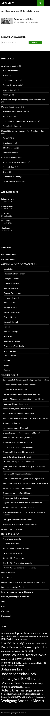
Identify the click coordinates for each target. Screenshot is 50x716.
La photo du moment (11, 177)
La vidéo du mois (9, 90)
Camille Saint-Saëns (20, 639)
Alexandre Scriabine (7, 633)
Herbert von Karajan (30, 663)
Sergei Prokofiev (34, 690)
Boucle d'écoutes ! (10, 116)
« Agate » (6, 370)
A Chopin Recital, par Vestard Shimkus (18, 507)
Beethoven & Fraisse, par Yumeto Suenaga (20, 524)
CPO (46, 643)
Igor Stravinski (7, 665)
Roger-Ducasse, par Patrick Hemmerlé (17, 592)
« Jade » (6, 365)
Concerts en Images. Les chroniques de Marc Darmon (23, 99)
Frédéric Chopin (35, 655)
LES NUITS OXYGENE (10, 534)
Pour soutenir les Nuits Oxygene (16, 548)
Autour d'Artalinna (9, 70)
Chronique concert (10, 80)
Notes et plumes (9, 152)
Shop (3, 601)
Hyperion (41, 663)
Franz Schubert (12, 655)
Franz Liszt (27, 650)
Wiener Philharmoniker (37, 697)
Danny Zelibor (10, 351)
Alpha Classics (23, 633)
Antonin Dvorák (8, 636)
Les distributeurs (8, 572)
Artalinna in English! (9, 66)
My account (6, 616)
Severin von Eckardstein (14, 346)
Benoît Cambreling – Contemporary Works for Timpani (25, 418)
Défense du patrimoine (10, 107)
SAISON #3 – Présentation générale (17, 563)
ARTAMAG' (7, 3)
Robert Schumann (13, 690)
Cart (3, 606)
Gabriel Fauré (7, 659)
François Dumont (11, 278)
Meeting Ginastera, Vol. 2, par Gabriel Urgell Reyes (23, 478)
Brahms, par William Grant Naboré (17, 493)
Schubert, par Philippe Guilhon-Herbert (19, 384)
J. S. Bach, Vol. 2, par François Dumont (18, 462)
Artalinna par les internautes (14, 162)
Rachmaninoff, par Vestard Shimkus (17, 409)
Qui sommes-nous (8, 254)
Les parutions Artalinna (12, 181)
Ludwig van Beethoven (20, 678)
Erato (45, 647)
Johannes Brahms (15, 669)
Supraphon (38, 694)
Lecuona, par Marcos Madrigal (15, 428)
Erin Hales (8, 336)
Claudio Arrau (39, 643)
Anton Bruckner (39, 633)
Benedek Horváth (11, 322)
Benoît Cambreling (12, 312)
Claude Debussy (12, 643)
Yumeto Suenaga (8, 577)
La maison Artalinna (9, 157)
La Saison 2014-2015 (11, 543)
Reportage (7, 95)
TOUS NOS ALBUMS (9, 375)
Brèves (5, 75)
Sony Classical (26, 694)
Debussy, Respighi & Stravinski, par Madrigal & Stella (23, 582)
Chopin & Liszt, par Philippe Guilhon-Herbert (21, 433)
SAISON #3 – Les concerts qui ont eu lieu (19, 568)
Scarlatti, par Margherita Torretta (15, 597)
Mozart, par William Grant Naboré (17, 488)
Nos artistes (8, 269)
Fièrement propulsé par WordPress (13, 713)
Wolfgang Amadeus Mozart (22, 701)
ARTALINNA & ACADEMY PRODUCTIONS (19, 264)
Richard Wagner (24, 687)
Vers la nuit (6, 213)
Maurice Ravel (11, 683)
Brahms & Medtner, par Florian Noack (18, 452)
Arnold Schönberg (27, 636)
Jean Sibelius (19, 665)
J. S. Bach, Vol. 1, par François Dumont (18, 447)
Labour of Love (7, 199)
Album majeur (7, 206)
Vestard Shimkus (11, 288)
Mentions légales (8, 259)
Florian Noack (10, 317)
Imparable (5, 221)
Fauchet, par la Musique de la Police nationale (21, 394)
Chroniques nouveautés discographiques (19, 121)
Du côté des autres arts (12, 85)
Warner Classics (19, 696)
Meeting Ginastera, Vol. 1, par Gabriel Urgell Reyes (23, 399)
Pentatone (33, 683)
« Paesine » (7, 360)
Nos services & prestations (12, 529)
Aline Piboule (9, 303)
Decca (4, 647)
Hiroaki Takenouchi (12, 298)
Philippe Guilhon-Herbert (14, 274)
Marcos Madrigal (11, 331)
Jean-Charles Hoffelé (32, 22)
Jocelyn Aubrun (10, 307)
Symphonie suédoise (23, 19)
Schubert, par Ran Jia (11, 423)
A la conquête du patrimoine (14, 111)
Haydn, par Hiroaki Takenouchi (15, 404)
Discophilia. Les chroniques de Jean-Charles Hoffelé (22, 131)
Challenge (5, 228)
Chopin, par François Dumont (15, 389)
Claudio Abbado (29, 643)
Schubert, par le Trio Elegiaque (15, 498)
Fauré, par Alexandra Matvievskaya (17, 519)
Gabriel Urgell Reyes (12, 283)
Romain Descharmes (12, 293)
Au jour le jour (9, 167)
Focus (5, 138)
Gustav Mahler (22, 659)
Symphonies (6, 697)
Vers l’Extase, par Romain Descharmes (18, 413)
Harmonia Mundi (11, 662)
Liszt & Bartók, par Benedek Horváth (18, 457)
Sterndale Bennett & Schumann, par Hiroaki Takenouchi (25, 483)
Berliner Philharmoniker (41, 636)
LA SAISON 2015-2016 (12, 553)
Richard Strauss (10, 686)
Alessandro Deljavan (12, 341)
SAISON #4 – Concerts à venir (15, 558)
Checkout (5, 611)
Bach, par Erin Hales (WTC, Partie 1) (17, 437)
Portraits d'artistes (10, 126)
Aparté (19, 636)
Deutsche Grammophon (25, 647)
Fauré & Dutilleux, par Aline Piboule (18, 474)
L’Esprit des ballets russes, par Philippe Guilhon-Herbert (26, 380)
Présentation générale (12, 539)
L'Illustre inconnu (10, 148)
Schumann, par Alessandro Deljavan (17, 442)
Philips (40, 684)
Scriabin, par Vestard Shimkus (13, 587)
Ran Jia (7, 327)
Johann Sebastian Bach (18, 674)
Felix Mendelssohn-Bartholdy (10, 651)
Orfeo (25, 683)
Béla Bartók (7, 639)
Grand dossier (8, 143)
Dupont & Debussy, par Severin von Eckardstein (22, 503)
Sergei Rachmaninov (10, 693)
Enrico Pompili (10, 356)
